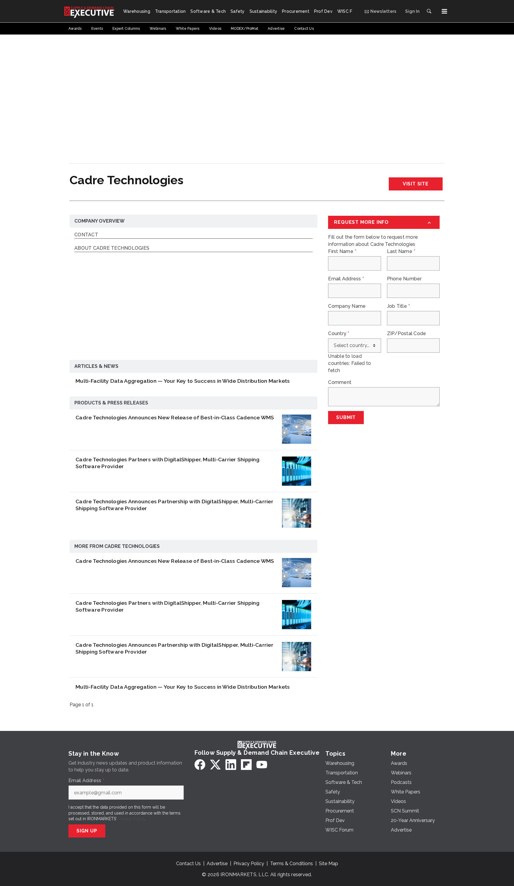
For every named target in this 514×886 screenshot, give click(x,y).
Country (338, 333)
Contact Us (188, 863)
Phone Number (404, 278)
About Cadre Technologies (111, 248)
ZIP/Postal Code (406, 333)
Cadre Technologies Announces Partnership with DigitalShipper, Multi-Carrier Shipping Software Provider (174, 504)
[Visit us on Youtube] (261, 764)
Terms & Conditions (291, 863)
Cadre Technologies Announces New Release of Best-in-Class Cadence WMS (175, 417)
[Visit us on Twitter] (215, 764)
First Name (342, 251)
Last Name (401, 251)
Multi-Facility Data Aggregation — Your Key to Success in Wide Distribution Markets (183, 381)
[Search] (429, 11)
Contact (86, 234)
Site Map (328, 863)
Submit (346, 417)
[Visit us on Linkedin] (230, 764)
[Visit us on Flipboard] (246, 764)
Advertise (217, 863)
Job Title (398, 306)
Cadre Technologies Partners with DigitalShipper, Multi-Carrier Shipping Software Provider (167, 462)
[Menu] (444, 11)
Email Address (346, 278)
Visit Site (416, 184)
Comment (339, 382)
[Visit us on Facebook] (200, 764)
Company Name (347, 306)
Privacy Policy (131, 818)
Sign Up (86, 831)
